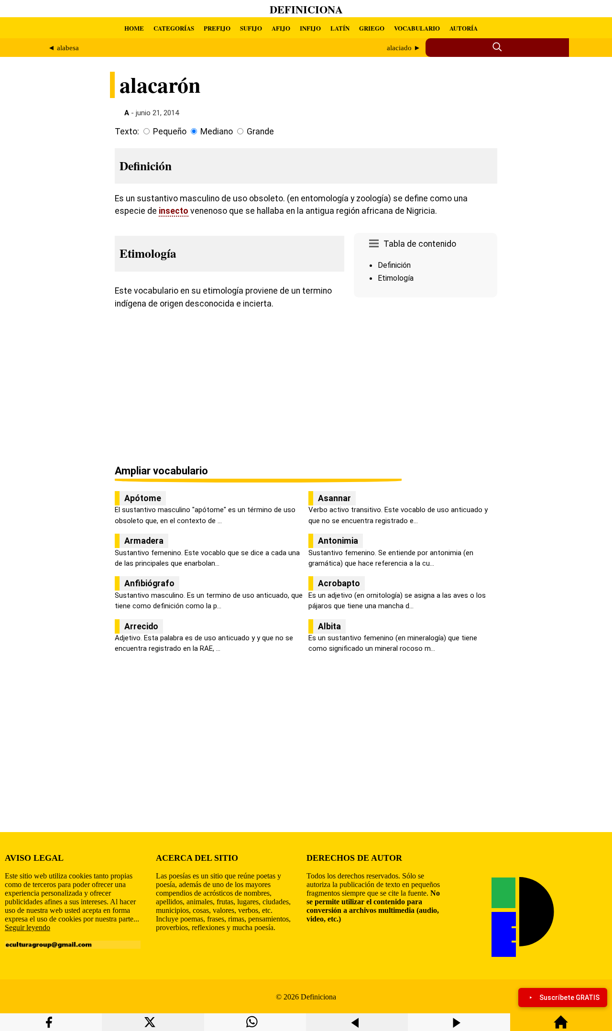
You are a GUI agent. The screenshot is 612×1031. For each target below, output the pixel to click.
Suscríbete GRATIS (569, 997)
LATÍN (340, 28)
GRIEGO (371, 28)
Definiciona (306, 9)
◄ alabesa (63, 48)
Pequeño (169, 131)
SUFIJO (251, 28)
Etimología (396, 278)
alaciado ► (404, 48)
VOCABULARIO (417, 28)
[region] (425, 382)
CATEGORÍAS (173, 28)
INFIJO (310, 28)
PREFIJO (217, 28)
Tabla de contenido (419, 244)
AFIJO (281, 28)
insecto (173, 211)
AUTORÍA (463, 28)
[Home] (561, 1026)
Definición (394, 265)
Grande (260, 131)
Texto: (127, 131)
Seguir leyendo (27, 927)
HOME (134, 28)
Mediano (216, 131)
